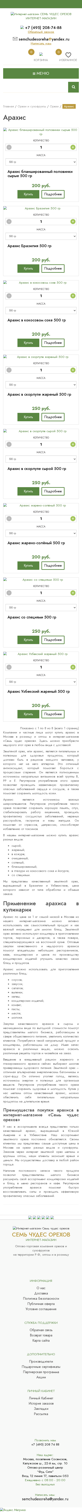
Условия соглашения (41, 1309)
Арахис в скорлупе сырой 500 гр (37, 468)
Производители (41, 1361)
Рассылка (41, 1414)
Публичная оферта (41, 1304)
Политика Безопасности (41, 1299)
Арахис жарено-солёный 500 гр (36, 543)
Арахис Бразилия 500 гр (30, 246)
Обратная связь (41, 1330)
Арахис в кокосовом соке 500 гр (37, 320)
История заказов (41, 1403)
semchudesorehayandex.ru (44, 39)
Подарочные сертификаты (41, 1367)
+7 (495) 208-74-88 (43, 27)
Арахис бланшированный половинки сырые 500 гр (40, 174)
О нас (41, 1288)
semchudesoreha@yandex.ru (45, 1499)
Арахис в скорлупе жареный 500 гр (39, 394)
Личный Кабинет (41, 1398)
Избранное (68, 60)
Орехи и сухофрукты (32, 106)
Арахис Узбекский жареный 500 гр (39, 691)
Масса (41, 155)
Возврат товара (41, 1335)
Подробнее (53, 194)
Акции (41, 1377)
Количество (41, 140)
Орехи (54, 106)
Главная (8, 106)
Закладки (41, 1409)
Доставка (41, 1293)
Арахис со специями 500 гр (32, 617)
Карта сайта (41, 1340)
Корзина (41, 60)
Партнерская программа (41, 1372)
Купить (28, 194)
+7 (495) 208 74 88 (45, 1444)
